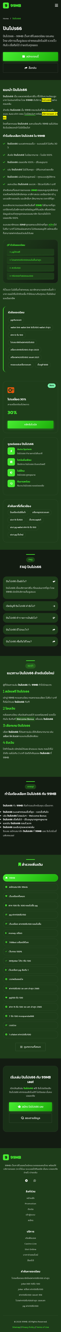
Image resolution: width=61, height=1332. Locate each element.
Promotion (30, 1203)
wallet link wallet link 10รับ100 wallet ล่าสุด (30, 327)
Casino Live (30, 1243)
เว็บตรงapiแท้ (35, 519)
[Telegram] (26, 1180)
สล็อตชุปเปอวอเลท (40, 512)
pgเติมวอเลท (16, 320)
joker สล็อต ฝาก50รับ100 (30, 1289)
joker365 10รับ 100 (30, 1283)
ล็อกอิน (32, 68)
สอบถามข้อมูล (32, 1118)
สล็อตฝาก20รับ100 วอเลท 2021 (25, 357)
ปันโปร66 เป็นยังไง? (16, 581)
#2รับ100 (16, 268)
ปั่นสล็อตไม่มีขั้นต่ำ (18, 512)
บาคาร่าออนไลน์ (30, 1254)
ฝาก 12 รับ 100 (17, 335)
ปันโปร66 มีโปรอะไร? (17, 629)
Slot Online (30, 1249)
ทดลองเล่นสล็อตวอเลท (21, 364)
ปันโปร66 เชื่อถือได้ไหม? (19, 641)
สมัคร (51, 224)
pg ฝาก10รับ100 (30, 1306)
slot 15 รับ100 (16, 519)
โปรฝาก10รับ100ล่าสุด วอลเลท (30, 1300)
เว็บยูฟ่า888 (42, 364)
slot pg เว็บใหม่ (16, 534)
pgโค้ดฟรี (16, 252)
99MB (13, 5)
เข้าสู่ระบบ (30, 1214)
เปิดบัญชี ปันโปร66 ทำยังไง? (20, 606)
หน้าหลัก (30, 1198)
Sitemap (16, 1327)
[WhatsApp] (34, 1180)
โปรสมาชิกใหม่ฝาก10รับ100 (22, 342)
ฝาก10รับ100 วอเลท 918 (30, 1294)
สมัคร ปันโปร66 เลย (32, 1107)
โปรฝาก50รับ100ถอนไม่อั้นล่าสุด (26, 260)
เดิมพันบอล (30, 1238)
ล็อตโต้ (30, 1260)
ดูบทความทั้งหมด (32, 1047)
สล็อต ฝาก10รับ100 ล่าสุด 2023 (25, 349)
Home (6, 18)
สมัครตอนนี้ (32, 56)
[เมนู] (56, 5)
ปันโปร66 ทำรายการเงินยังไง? (21, 618)
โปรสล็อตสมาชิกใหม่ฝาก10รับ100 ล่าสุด (30, 1278)
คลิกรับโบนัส (30, 424)
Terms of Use (42, 1327)
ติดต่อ (30, 1209)
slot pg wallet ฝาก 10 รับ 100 (23, 527)
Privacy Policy (28, 1327)
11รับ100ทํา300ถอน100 (22, 276)
